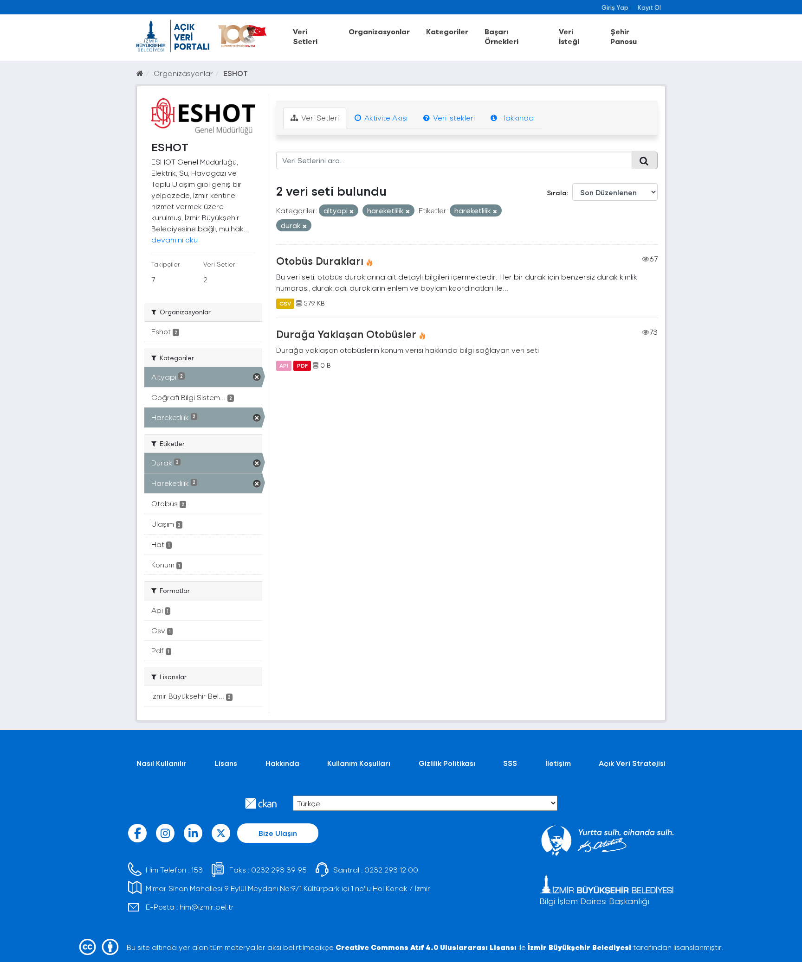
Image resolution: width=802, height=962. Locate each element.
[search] (645, 160)
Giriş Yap (615, 7)
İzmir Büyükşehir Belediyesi (579, 947)
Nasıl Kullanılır (161, 763)
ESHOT (235, 73)
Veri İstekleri (453, 117)
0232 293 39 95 (279, 869)
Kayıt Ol (649, 7)
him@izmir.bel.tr (207, 906)
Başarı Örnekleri (501, 36)
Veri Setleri (305, 36)
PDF (302, 365)
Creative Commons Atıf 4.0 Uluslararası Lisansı (426, 947)
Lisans (225, 763)
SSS (510, 763)
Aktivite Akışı (384, 117)
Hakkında (516, 117)
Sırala (557, 192)
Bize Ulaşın (278, 833)
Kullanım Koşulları (358, 763)
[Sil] (351, 211)
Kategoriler (447, 31)
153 (197, 869)
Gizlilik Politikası (447, 763)
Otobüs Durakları (319, 261)
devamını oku (174, 239)
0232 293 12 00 (391, 869)
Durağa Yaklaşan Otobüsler (346, 334)
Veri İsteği (569, 36)
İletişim (558, 763)
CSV (285, 303)
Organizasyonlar (379, 31)
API (283, 365)
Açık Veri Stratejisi (632, 763)
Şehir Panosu (623, 36)
